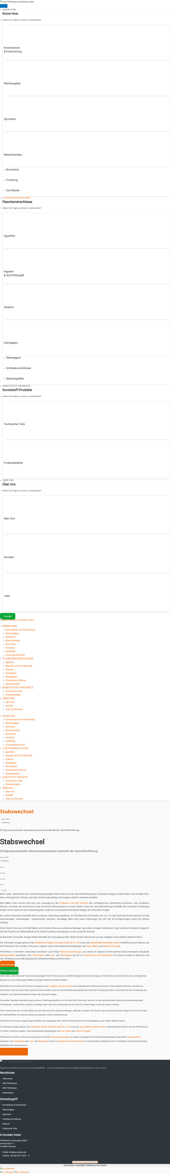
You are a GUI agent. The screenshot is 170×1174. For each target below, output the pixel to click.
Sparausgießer (12, 684)
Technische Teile (13, 691)
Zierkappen (11, 673)
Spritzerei (10, 637)
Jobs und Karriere (14, 709)
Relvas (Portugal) (111, 946)
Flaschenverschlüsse (17, 658)
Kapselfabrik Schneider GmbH (105, 942)
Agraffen (9, 662)
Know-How (9, 626)
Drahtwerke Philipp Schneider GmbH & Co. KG (57, 942)
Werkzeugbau (12, 633)
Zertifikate (10, 651)
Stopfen (9, 669)
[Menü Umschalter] (3, 6)
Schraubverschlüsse (15, 680)
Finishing (9, 647)
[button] (85, 867)
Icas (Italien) (92, 946)
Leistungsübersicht (15, 655)
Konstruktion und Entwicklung (20, 629)
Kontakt (9, 705)
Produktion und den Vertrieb (73, 903)
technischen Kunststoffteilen (98, 955)
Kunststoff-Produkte (17, 687)
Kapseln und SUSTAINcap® (18, 666)
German (11, 1168)
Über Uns (8, 698)
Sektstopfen (38, 955)
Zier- (53, 955)
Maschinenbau (12, 640)
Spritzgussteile (7, 955)
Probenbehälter (13, 694)
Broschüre (10, 644)
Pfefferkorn (6, 822)
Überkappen (11, 676)
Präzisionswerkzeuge (70, 951)
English (11, 1172)
